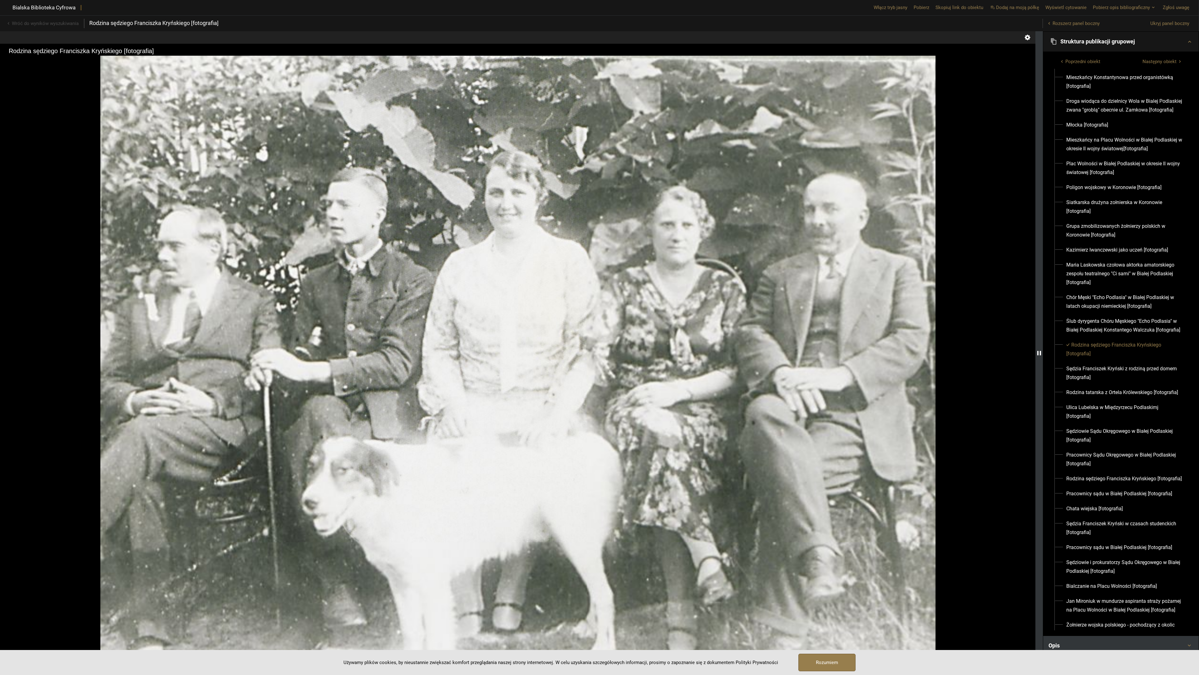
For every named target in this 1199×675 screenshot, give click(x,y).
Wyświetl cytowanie (1066, 7)
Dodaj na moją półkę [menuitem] (1017, 7)
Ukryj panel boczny (1169, 23)
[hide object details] (1039, 353)
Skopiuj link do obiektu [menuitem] (959, 7)
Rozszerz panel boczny (1076, 23)
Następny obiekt (1159, 61)
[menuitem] (1124, 81)
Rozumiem (827, 662)
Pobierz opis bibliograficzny (1121, 7)
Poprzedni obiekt (1082, 61)
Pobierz (921, 7)
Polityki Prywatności (757, 662)
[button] (1121, 42)
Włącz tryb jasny (890, 7)
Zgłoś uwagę (1176, 7)
